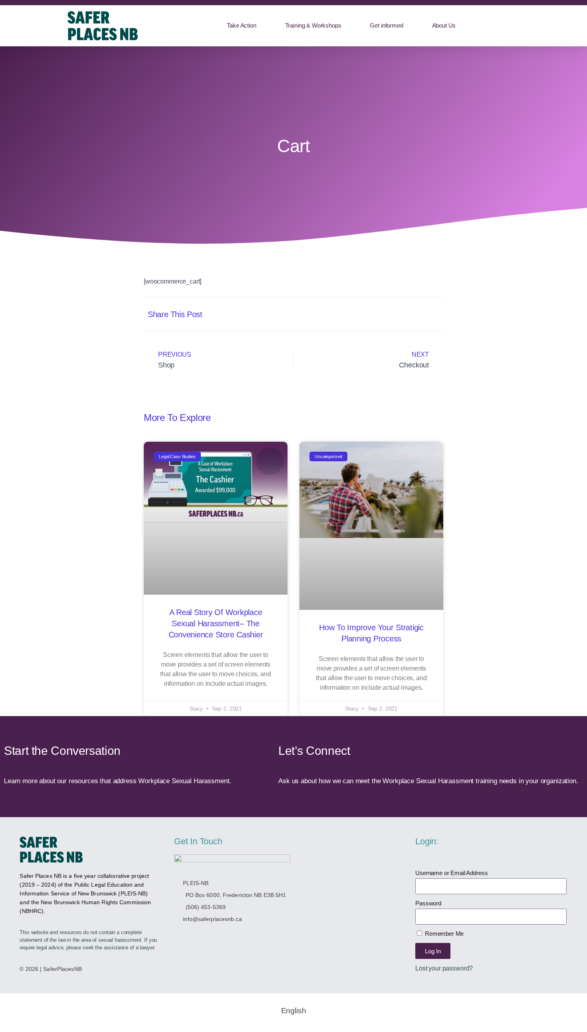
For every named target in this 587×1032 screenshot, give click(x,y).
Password (428, 903)
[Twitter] (179, 936)
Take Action (241, 25)
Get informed (386, 25)
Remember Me (443, 933)
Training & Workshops (313, 25)
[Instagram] (215, 936)
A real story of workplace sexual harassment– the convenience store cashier (216, 623)
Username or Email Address (451, 872)
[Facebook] (197, 936)
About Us (444, 25)
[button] (356, 314)
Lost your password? (444, 968)
